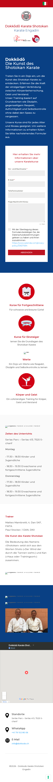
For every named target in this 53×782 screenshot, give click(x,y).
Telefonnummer (15, 191)
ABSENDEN (26, 252)
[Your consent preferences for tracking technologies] (48, 777)
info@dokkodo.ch (20, 743)
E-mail (11, 180)
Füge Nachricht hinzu (18, 202)
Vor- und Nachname (17, 169)
